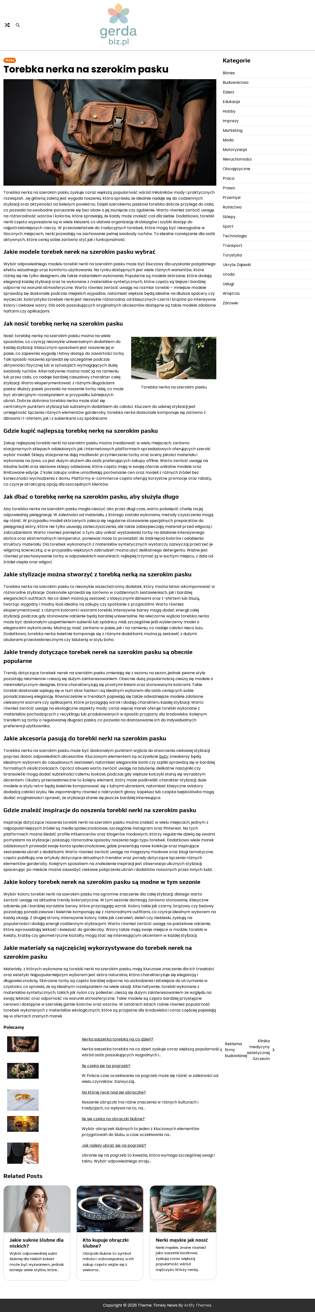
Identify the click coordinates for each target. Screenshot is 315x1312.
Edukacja (231, 101)
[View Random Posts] (7, 25)
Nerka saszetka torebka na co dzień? (117, 1039)
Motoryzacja (235, 149)
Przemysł (231, 197)
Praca (228, 178)
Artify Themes (197, 1305)
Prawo (229, 188)
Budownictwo (236, 82)
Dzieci (228, 92)
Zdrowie (230, 303)
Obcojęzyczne (236, 169)
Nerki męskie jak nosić (182, 1240)
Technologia (235, 236)
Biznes (229, 73)
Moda (9, 60)
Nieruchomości (237, 159)
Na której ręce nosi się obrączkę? (114, 1092)
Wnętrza (231, 293)
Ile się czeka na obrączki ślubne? (113, 1119)
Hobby (229, 111)
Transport (232, 245)
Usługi (228, 284)
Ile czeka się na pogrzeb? (106, 1066)
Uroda (229, 274)
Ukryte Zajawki (237, 265)
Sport (228, 226)
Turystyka (232, 255)
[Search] (17, 25)
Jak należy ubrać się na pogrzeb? (114, 1145)
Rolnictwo (232, 207)
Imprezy (231, 121)
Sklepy (229, 217)
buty (163, 756)
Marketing (232, 130)
